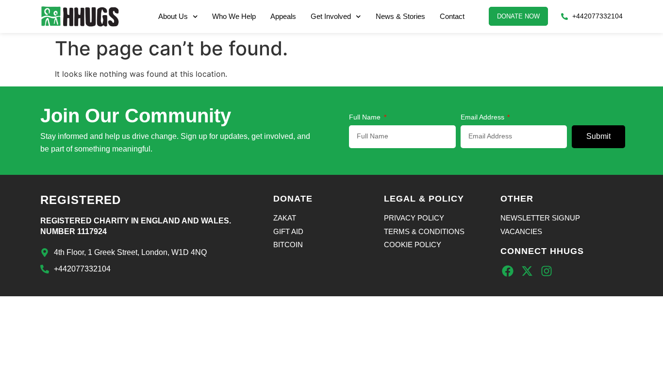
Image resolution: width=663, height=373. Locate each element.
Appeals (283, 16)
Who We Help (234, 16)
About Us (173, 16)
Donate (293, 198)
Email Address (483, 117)
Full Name (365, 117)
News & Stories (400, 16)
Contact (452, 16)
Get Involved (331, 16)
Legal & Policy (424, 198)
